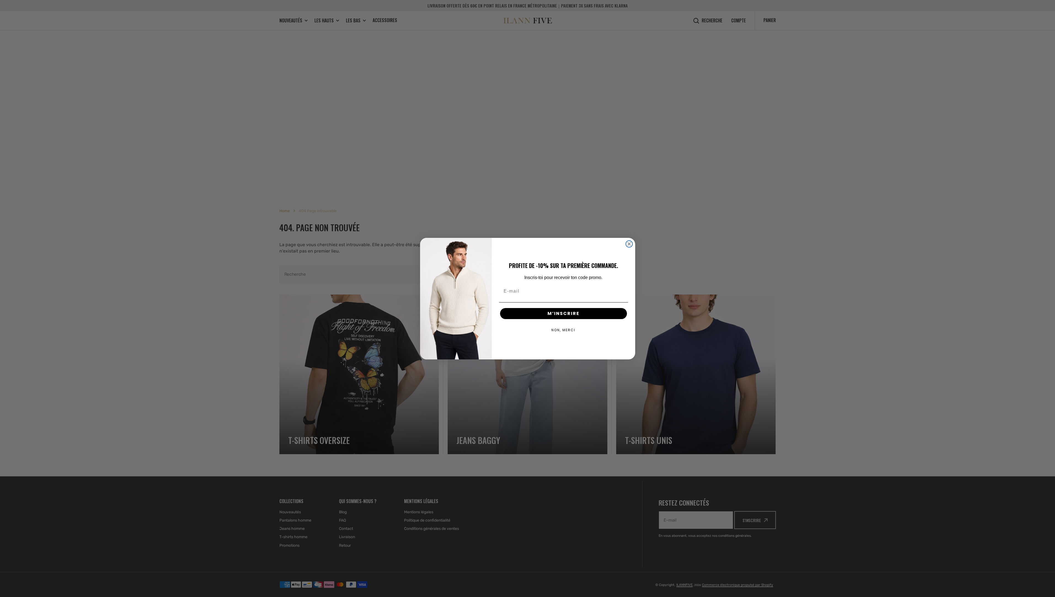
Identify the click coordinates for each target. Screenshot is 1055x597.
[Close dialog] (629, 244)
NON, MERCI (563, 330)
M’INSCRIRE (563, 313)
